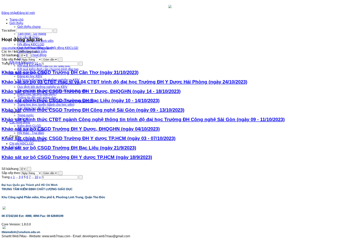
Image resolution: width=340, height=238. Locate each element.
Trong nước (25, 115)
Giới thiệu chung (29, 26)
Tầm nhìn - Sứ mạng (31, 33)
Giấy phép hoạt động (31, 55)
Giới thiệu (16, 23)
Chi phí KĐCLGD (21, 143)
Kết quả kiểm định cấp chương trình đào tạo (48, 69)
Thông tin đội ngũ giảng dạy (36, 97)
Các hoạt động (19, 122)
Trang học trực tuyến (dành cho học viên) (45, 104)
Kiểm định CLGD (29, 126)
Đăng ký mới (26, 13)
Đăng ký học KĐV (29, 76)
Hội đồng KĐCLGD (30, 44)
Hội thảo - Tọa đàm (30, 133)
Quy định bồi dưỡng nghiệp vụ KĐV (42, 87)
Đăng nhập (9, 13)
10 (36, 63)
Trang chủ (16, 19)
